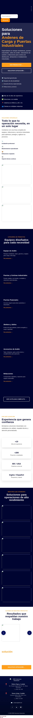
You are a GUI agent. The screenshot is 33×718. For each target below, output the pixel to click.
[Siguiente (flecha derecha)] (2, 717)
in (16, 707)
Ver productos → (16, 65)
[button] (30, 3)
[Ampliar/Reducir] (0, 716)
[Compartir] (3, 716)
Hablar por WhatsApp (16, 673)
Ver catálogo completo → (16, 399)
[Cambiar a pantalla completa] (2, 716)
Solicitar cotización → (16, 70)
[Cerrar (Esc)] (5, 716)
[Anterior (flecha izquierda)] (0, 717)
